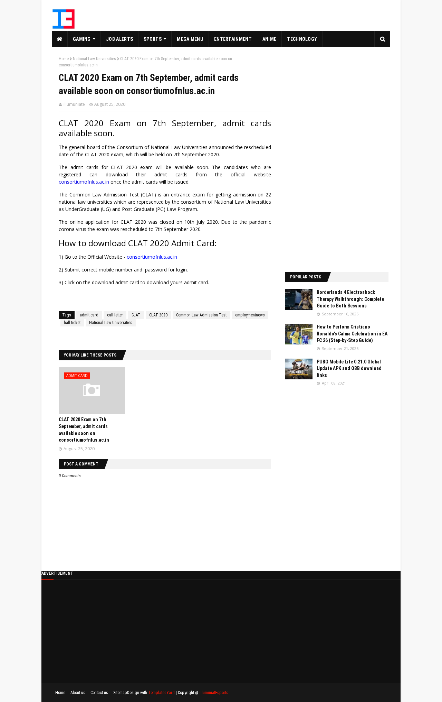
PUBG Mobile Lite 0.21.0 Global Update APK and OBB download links (349, 368)
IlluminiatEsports (214, 692)
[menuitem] (60, 39)
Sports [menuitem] (153, 39)
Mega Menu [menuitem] (190, 39)
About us (77, 692)
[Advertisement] (336, 159)
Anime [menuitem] (269, 39)
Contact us (99, 692)
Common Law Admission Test (201, 315)
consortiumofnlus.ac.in (84, 181)
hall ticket (72, 322)
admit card (89, 315)
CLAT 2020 (158, 315)
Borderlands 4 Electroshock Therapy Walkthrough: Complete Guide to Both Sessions (350, 298)
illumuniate (74, 104)
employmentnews (250, 315)
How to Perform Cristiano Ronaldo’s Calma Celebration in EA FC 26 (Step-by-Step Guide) (352, 333)
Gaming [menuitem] (82, 39)
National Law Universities (94, 58)
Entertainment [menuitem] (233, 39)
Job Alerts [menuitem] (119, 39)
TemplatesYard (161, 692)
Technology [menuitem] (302, 39)
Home (64, 58)
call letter (115, 315)
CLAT (136, 315)
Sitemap (120, 692)
